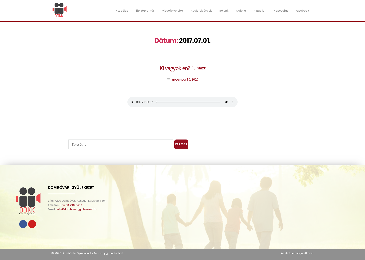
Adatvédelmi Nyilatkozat (297, 253)
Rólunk (224, 11)
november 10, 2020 (185, 79)
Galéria (241, 11)
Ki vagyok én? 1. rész (182, 68)
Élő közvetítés (145, 11)
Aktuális (259, 11)
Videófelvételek (172, 11)
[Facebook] (23, 224)
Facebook (302, 11)
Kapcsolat (281, 11)
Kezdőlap (122, 11)
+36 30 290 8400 (71, 205)
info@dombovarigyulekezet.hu (76, 209)
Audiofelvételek (201, 11)
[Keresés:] (120, 145)
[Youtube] (32, 224)
